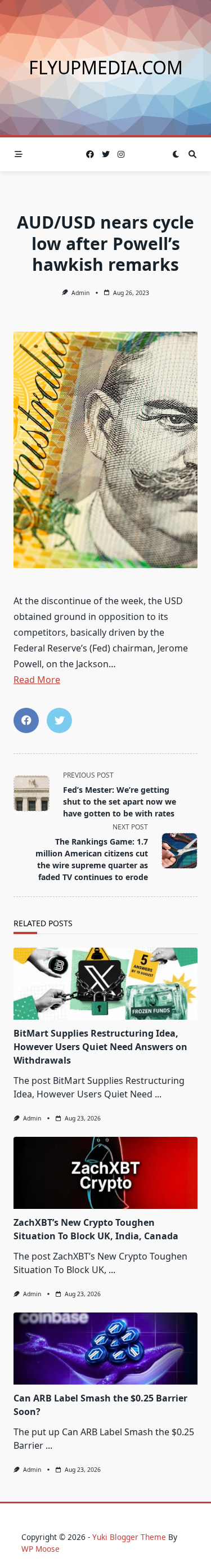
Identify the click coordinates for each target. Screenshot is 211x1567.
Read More (37, 679)
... (158, 1094)
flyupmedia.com (106, 67)
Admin (80, 293)
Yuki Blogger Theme (129, 1537)
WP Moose (40, 1548)
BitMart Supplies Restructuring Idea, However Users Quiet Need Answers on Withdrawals (100, 1046)
